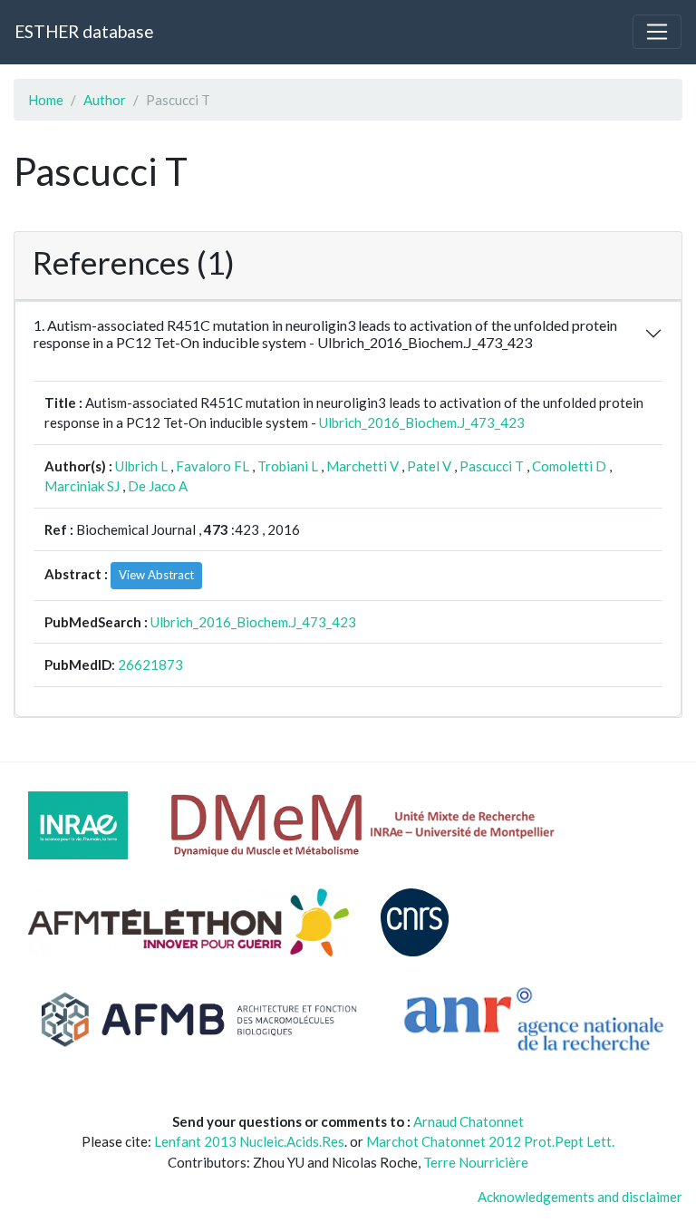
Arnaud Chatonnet (468, 1121)
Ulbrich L (141, 466)
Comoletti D (569, 466)
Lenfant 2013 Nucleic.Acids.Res (249, 1141)
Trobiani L (287, 466)
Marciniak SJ (82, 486)
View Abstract (156, 574)
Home (45, 100)
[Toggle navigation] (657, 32)
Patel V (429, 466)
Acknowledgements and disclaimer (580, 1196)
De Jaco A (158, 486)
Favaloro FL (212, 466)
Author (104, 100)
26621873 (150, 664)
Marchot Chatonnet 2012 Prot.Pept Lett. (490, 1141)
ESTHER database (83, 31)
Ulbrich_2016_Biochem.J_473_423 (422, 422)
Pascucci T (491, 466)
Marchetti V (362, 466)
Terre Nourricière (475, 1162)
